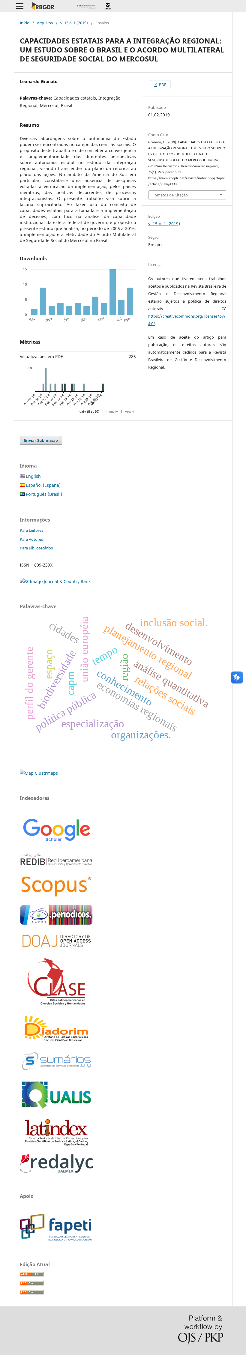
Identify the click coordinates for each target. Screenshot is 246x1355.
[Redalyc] (56, 1171)
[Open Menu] (20, 6)
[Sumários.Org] (56, 1071)
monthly (112, 411)
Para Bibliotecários (36, 548)
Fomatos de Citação (170, 195)
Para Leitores (31, 530)
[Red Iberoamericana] (56, 866)
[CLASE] (56, 1003)
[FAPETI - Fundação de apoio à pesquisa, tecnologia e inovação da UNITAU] (56, 1239)
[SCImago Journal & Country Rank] (55, 581)
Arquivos (45, 22)
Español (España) (43, 485)
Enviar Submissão (41, 440)
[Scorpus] (56, 896)
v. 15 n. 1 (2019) (74, 22)
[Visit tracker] (39, 773)
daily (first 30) (89, 411)
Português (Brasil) (43, 494)
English (33, 476)
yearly (129, 411)
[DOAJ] (56, 950)
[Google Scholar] (56, 842)
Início (24, 22)
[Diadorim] (56, 1042)
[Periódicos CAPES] (56, 923)
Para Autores (31, 539)
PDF (162, 84)
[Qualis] (56, 1109)
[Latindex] (56, 1146)
